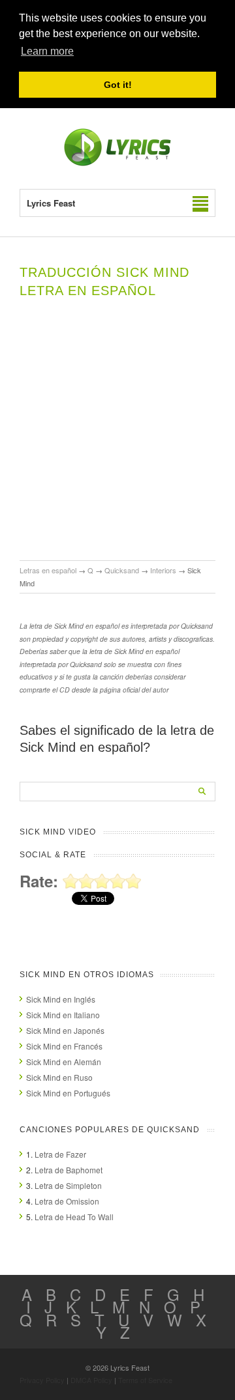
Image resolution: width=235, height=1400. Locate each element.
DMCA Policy (91, 1380)
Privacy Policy (42, 1380)
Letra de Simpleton (68, 1185)
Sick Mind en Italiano (63, 1014)
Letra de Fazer (60, 1154)
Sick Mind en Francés (64, 1045)
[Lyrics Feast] (117, 163)
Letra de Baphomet (68, 1169)
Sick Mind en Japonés (65, 1030)
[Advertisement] (117, 436)
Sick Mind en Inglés (60, 999)
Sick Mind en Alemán (63, 1061)
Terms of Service (145, 1380)
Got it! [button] (118, 84)
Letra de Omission (67, 1201)
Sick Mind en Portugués (68, 1092)
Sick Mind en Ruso (59, 1077)
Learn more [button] (47, 51)
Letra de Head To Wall (74, 1216)
